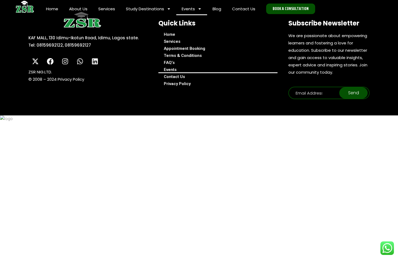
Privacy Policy (177, 83)
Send (353, 93)
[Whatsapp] (80, 61)
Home (52, 9)
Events (188, 9)
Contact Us (243, 9)
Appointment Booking (184, 48)
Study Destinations (145, 9)
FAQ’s (169, 62)
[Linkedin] (95, 61)
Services (106, 9)
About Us (78, 9)
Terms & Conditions (183, 55)
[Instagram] (65, 61)
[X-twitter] (35, 61)
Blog (217, 9)
